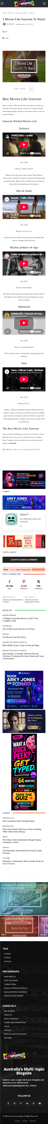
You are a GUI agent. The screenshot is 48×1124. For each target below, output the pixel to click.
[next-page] (8, 664)
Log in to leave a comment (24, 560)
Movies (11, 13)
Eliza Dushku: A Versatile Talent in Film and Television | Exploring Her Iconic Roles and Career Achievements (23, 656)
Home (5, 13)
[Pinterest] (20, 1103)
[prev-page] (4, 664)
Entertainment (9, 615)
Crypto (6, 847)
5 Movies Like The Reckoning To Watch (32, 601)
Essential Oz (8, 818)
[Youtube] (39, 1103)
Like (9, 580)
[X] (21, 526)
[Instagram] (14, 1103)
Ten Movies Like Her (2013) (14, 637)
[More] (31, 44)
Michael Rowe (27, 231)
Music (5, 837)
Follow (24, 580)
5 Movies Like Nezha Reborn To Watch (26, 449)
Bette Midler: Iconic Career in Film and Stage (21, 645)
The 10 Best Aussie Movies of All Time (19, 629)
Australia (7, 626)
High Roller (8, 826)
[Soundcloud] (27, 1103)
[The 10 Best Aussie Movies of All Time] (19, 926)
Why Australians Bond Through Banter (18, 821)
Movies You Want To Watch (25, 13)
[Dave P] (5, 24)
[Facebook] (8, 1103)
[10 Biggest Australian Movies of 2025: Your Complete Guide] (24, 898)
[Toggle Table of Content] (30, 89)
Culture (6, 858)
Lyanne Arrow (6, 913)
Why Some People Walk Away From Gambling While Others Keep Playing (22, 830)
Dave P (11, 24)
